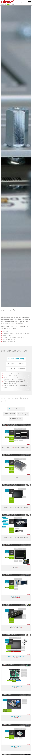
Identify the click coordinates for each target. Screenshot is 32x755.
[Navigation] (29, 2)
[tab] (16, 359)
